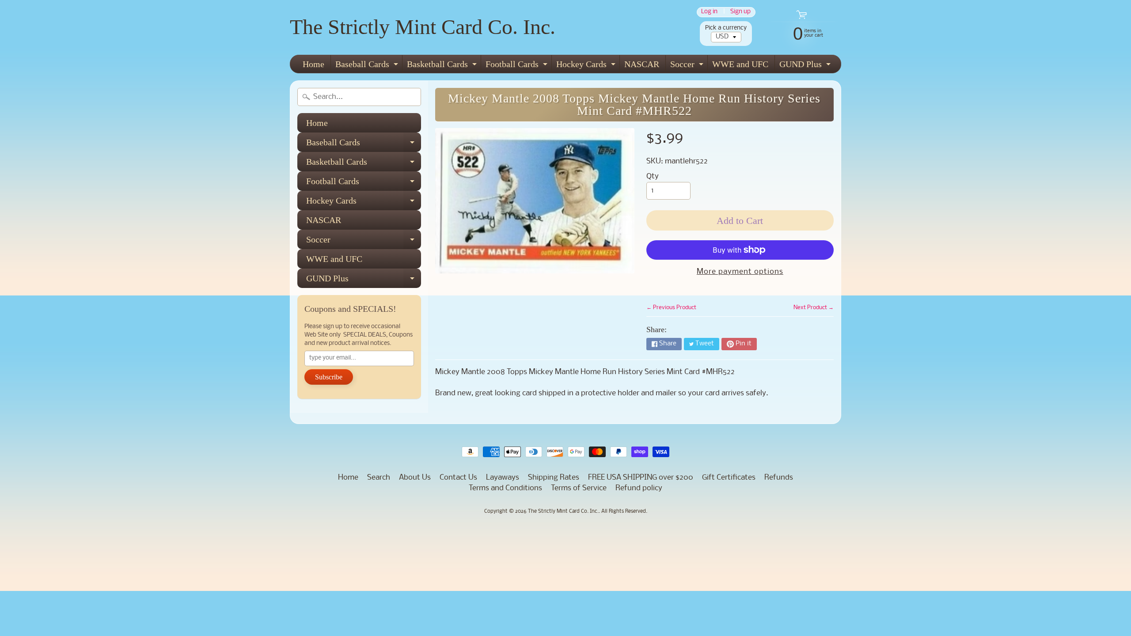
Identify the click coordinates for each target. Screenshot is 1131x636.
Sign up (740, 12)
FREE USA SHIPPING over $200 (640, 477)
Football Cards (518, 66)
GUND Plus (806, 66)
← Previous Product (671, 307)
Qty (652, 176)
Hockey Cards (587, 66)
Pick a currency (726, 28)
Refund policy (638, 488)
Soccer (688, 66)
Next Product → (813, 307)
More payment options (740, 272)
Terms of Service (579, 488)
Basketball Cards (443, 66)
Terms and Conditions (505, 488)
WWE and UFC (740, 64)
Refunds (778, 477)
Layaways (502, 477)
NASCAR (641, 64)
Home (313, 64)
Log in (709, 12)
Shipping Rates (553, 477)
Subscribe (328, 377)
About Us (415, 477)
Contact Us (458, 477)
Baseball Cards (367, 66)
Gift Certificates (728, 477)
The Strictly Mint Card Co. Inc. (422, 26)
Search (378, 477)
